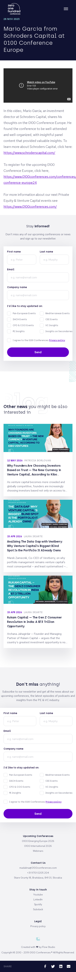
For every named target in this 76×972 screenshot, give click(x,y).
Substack (38, 909)
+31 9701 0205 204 (38, 872)
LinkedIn (38, 899)
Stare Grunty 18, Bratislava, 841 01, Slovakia (38, 877)
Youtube (38, 894)
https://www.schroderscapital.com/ (29, 153)
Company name (17, 287)
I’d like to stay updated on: (25, 306)
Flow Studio (48, 947)
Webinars (38, 850)
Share (8, 966)
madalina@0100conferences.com (38, 867)
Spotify (38, 904)
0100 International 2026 (38, 846)
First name (14, 251)
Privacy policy (57, 340)
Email (10, 269)
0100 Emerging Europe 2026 (38, 841)
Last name (46, 251)
